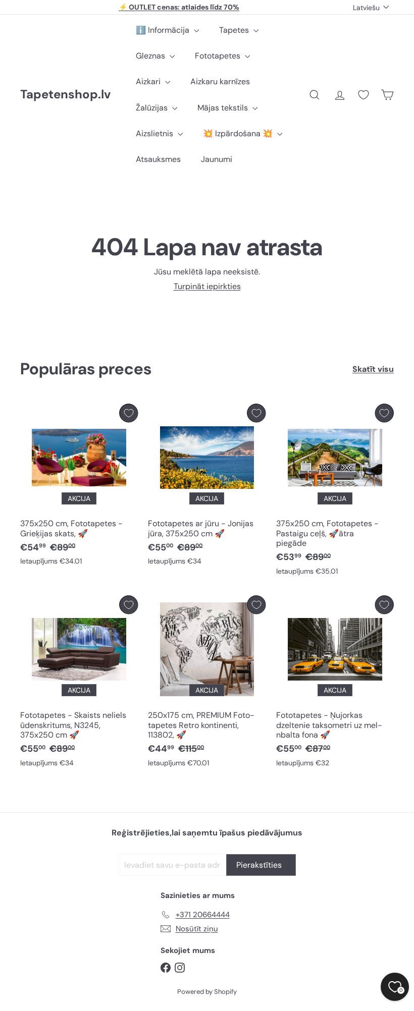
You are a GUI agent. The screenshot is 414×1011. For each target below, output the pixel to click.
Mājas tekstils (223, 107)
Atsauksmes (158, 159)
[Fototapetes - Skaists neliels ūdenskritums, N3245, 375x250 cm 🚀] (79, 683)
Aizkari (149, 81)
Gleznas (151, 55)
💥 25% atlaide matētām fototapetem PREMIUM (179, 7)
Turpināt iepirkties (207, 286)
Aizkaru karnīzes (220, 81)
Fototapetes (218, 55)
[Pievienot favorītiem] (128, 413)
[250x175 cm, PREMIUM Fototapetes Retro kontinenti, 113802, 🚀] (207, 683)
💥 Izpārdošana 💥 (239, 133)
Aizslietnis (155, 133)
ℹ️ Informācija (163, 30)
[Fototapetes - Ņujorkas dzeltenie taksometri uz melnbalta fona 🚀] (335, 683)
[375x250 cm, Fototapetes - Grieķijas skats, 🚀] (79, 487)
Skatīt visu (373, 369)
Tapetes (235, 30)
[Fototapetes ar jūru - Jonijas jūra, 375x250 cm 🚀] (207, 487)
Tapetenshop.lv (65, 94)
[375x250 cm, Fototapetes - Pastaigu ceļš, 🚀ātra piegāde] (335, 492)
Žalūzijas (153, 107)
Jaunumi (216, 159)
